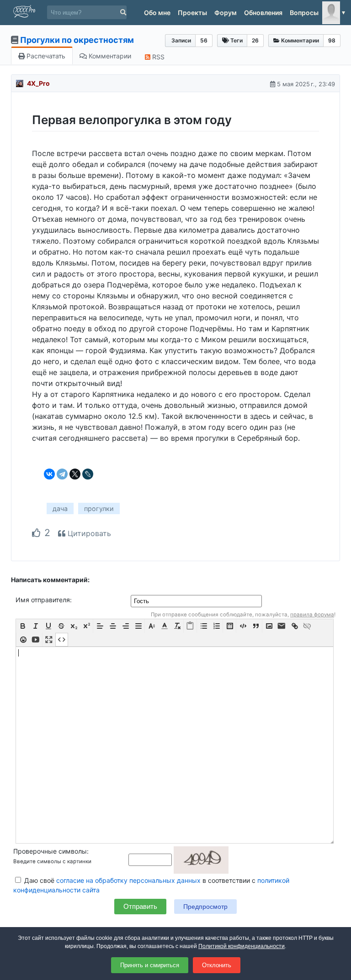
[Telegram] (62, 474)
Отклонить (216, 965)
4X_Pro (38, 83)
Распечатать (45, 56)
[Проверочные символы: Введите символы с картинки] (178, 859)
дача (60, 508)
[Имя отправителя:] (197, 601)
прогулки (99, 508)
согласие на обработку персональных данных (128, 880)
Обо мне (157, 12)
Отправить (140, 906)
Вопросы (304, 12)
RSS (157, 57)
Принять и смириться (149, 965)
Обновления (263, 12)
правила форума (312, 614)
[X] (74, 474)
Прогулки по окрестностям (77, 40)
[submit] (123, 12)
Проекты (192, 12)
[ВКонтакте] (49, 474)
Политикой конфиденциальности (241, 946)
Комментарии (109, 56)
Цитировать (88, 533)
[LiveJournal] (87, 474)
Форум (225, 12)
